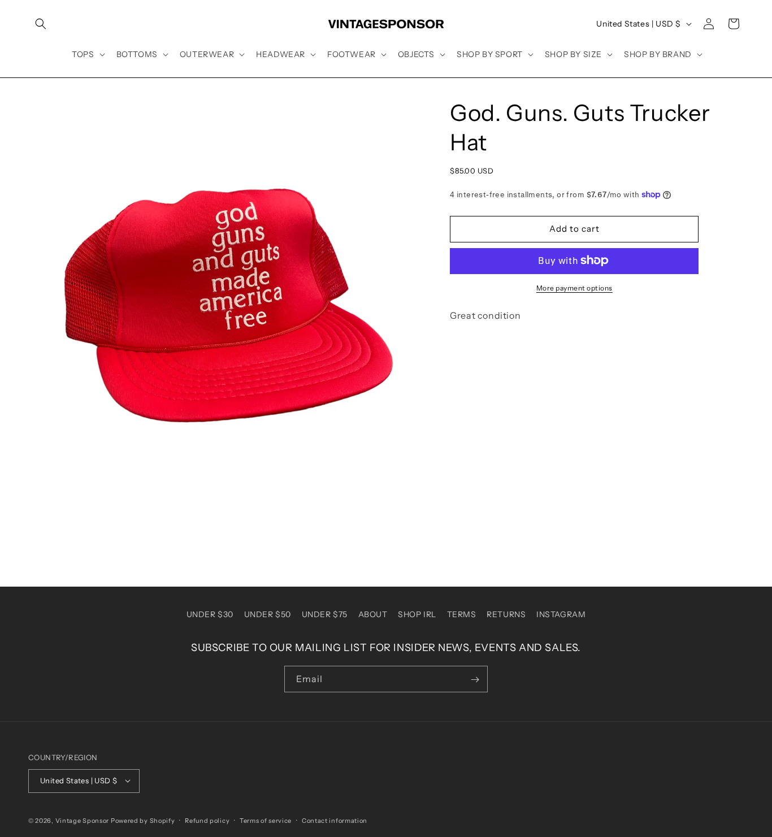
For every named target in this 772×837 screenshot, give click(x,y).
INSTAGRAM (560, 614)
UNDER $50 (267, 614)
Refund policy (207, 820)
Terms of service (266, 820)
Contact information (334, 820)
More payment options (574, 287)
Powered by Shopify (143, 820)
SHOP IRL (417, 614)
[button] (40, 23)
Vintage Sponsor (82, 820)
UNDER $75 (325, 614)
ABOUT (373, 614)
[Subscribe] (474, 679)
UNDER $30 (210, 614)
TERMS (461, 614)
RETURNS (506, 614)
